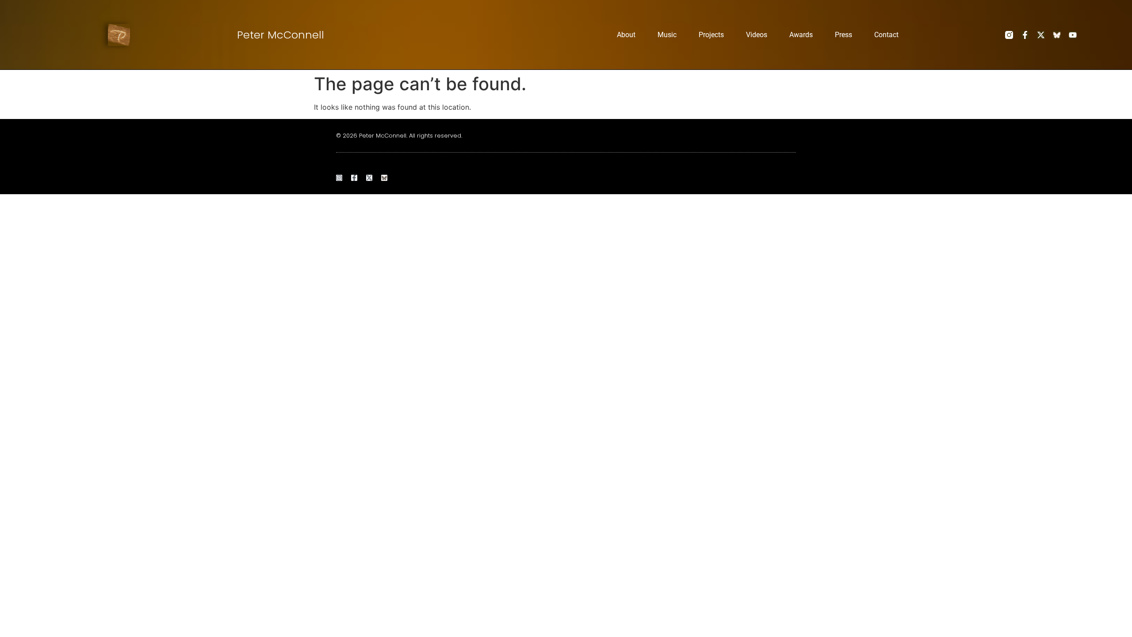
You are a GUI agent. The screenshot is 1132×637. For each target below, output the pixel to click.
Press (843, 35)
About (626, 35)
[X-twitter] (1041, 35)
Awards (801, 35)
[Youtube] (1073, 35)
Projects (711, 35)
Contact (886, 35)
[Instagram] (339, 178)
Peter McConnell (280, 34)
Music (667, 35)
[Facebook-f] (1025, 35)
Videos (756, 35)
